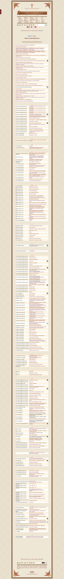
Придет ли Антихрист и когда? (34, 118)
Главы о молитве (32, 359)
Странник (31, 264)
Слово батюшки (26, 22)
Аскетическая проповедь (33, 259)
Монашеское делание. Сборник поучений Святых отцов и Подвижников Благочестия (30, 60)
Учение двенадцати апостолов (21, 69)
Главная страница (34, 30)
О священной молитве (33, 500)
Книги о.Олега (26, 21)
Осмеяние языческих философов (35, 238)
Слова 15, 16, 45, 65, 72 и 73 (34, 350)
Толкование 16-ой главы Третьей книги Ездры (37, 412)
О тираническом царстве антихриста (35, 347)
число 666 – (41, 565)
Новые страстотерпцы (33, 332)
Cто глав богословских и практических (36, 492)
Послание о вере (32, 235)
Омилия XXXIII (31, 169)
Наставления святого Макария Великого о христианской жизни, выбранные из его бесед (37, 197)
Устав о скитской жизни (33, 434)
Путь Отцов (31, 531)
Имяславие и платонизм (33, 373)
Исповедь (31, 21)
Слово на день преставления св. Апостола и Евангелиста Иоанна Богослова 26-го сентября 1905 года (37, 310)
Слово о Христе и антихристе (34, 342)
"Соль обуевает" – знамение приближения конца (37, 119)
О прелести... (31, 261)
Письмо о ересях (32, 288)
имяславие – (35, 566)
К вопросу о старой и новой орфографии (36, 129)
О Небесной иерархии (33, 190)
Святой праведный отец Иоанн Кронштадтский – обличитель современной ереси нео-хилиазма (37, 116)
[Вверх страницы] (27, 25)
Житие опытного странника (34, 470)
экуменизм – (37, 565)
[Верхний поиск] (40, 563)
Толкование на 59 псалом (33, 398)
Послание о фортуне (32, 383)
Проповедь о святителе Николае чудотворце (37, 525)
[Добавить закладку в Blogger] (32, 36)
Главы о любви (31, 388)
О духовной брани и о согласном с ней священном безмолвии (36, 356)
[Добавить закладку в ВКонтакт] (28, 36)
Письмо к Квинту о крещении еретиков (36, 364)
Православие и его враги (33, 121)
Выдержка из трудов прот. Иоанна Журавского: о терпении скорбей (27, 80)
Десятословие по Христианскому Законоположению (35, 164)
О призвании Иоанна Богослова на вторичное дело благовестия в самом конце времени (37, 307)
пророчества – (45, 565)
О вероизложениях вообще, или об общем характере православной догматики (36, 148)
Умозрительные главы (33, 230)
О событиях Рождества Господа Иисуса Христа (37, 418)
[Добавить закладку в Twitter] (30, 36)
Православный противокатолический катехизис (24, 62)
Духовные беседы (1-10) (33, 380)
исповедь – (22, 566)
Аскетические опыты (32, 257)
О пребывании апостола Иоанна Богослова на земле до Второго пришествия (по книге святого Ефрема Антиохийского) (37, 529)
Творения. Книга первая (33, 462)
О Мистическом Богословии (34, 189)
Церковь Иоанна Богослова (26, 30)
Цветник (30, 220)
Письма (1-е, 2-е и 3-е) (33, 133)
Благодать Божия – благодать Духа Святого (36, 296)
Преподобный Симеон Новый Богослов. (25, 45)
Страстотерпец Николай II (33, 337)
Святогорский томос (32, 167)
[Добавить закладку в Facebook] (29, 36)
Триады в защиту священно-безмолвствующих (37, 170)
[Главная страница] (17, 25)
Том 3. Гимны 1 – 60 (32, 487)
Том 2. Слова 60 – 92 (32, 485)
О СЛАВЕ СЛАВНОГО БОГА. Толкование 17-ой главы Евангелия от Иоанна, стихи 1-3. (37, 411)
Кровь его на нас (32, 330)
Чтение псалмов (19, 88)
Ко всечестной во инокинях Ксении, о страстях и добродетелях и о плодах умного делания (37, 166)
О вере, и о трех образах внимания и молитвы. (37, 498)
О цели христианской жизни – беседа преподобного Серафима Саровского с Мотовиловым (36, 439)
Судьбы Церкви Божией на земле (35, 444)
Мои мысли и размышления (34, 472)
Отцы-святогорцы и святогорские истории (36, 460)
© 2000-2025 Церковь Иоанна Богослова (32, 574)
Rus (26, 15)
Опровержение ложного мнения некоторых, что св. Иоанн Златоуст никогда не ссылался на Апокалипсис (37, 300)
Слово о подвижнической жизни (34, 393)
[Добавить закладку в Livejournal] (33, 36)
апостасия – (34, 565)
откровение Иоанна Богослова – (27, 565)
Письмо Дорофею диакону (33, 192)
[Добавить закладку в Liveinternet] (35, 36)
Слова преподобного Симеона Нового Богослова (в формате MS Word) (36, 496)
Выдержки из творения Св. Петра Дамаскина (23, 99)
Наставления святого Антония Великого (36, 195)
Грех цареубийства (32, 329)
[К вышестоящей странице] (31, 25)
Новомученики (32, 22)
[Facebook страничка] (31, 27)
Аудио (42, 17)
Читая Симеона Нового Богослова (36, 490)
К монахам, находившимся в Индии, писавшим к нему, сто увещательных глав (37, 303)
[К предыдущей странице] (29, 25)
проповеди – (18, 566)
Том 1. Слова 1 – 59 (32, 483)
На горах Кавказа (32, 293)
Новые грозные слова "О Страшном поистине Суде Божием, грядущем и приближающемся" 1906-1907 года (37, 320)
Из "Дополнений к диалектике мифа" (35, 374)
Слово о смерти (32, 256)
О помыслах (31, 236)
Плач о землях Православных (21, 46)
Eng (37, 15)
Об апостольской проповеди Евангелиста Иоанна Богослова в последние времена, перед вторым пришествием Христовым (37, 305)
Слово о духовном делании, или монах (36, 225)
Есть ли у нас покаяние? (33, 126)
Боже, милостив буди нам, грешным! (35, 128)
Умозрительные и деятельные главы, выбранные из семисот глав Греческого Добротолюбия (37, 403)
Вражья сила (31, 441)
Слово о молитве (32, 227)
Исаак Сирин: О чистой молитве (21, 82)
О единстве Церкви (32, 361)
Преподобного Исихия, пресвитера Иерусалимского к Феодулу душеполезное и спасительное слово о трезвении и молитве (37, 206)
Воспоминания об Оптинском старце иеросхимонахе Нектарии (35, 476)
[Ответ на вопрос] (20, 25)
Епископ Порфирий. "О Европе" (21, 77)
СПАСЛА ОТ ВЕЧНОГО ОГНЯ (21, 92)
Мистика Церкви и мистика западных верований (37, 442)
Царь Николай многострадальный (35, 338)
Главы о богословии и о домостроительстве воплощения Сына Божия (36, 387)
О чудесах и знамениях (33, 262)
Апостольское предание (33, 345)
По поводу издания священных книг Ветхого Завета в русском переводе (37, 515)
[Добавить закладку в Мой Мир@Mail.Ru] (34, 36)
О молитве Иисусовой (33, 269)
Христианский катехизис (33, 523)
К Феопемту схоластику (33, 396)
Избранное (42, 21)
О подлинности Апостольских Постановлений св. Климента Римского (28, 71)
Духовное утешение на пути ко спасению (23, 57)
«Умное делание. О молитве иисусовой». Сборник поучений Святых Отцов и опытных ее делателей (34, 537)
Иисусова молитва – (30, 566)
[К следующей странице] (33, 25)
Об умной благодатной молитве (34, 405)
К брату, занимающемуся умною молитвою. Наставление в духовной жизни (36, 277)
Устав (36, 17)
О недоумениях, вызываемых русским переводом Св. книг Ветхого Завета (36, 160)
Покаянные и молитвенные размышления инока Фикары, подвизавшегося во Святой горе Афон (37, 522)
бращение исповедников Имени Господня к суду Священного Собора (37, 453)
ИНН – (22, 565)
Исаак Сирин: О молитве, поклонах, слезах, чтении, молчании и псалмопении (29, 85)
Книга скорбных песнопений (34, 161)
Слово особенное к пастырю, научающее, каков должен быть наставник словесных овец (37, 327)
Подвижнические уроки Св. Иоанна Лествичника (37, 204)
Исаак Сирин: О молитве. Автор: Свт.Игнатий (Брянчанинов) (26, 83)
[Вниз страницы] (26, 25)
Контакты (42, 22)
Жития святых (20, 21)
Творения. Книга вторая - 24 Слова (35, 463)
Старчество (31, 502)
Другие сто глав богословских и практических (37, 494)
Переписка (25, 17)
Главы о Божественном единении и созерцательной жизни (35, 358)
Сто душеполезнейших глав (34, 509)
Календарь (31, 17)
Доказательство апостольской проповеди (36, 348)
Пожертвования (38, 22)
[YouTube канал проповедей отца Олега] (35, 27)
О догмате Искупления (33, 518)
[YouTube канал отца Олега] (25, 25)
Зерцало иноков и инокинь (33, 233)
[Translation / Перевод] (46, 25)
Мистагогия (31, 390)
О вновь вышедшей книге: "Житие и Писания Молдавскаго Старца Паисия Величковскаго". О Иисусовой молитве (37, 282)
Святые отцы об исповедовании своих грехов (24, 72)
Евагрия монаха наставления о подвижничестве (37, 202)
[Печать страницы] (19, 25)
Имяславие (31, 371)
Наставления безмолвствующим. (35, 180)
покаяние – (25, 566)
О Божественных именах (33, 187)
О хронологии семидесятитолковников (36, 465)
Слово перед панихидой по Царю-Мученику (36, 335)
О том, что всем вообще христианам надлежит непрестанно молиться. (37, 172)
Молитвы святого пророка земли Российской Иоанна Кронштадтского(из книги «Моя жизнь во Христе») (37, 323)
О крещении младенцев (33, 362)
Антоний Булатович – (40, 566)
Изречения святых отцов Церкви (21, 74)
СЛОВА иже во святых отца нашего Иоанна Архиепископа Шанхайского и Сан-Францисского (37, 340)
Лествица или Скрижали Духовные (35, 325)
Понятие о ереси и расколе (34, 273)
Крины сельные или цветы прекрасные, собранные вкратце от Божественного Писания (37, 459)
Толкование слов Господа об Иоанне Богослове (37, 520)
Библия (37, 21)
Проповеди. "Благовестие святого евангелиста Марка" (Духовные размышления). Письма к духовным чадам (37, 154)
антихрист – (19, 565)
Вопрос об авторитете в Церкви (34, 447)
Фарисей (30, 291)
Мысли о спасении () (35, 482)
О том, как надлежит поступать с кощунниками (37, 298)
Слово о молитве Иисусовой (34, 267)
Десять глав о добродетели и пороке (35, 401)
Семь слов (31, 381)
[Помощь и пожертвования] (22, 25)
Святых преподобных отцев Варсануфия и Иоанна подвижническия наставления (36, 211)
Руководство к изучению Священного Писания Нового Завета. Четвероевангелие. (37, 114)
